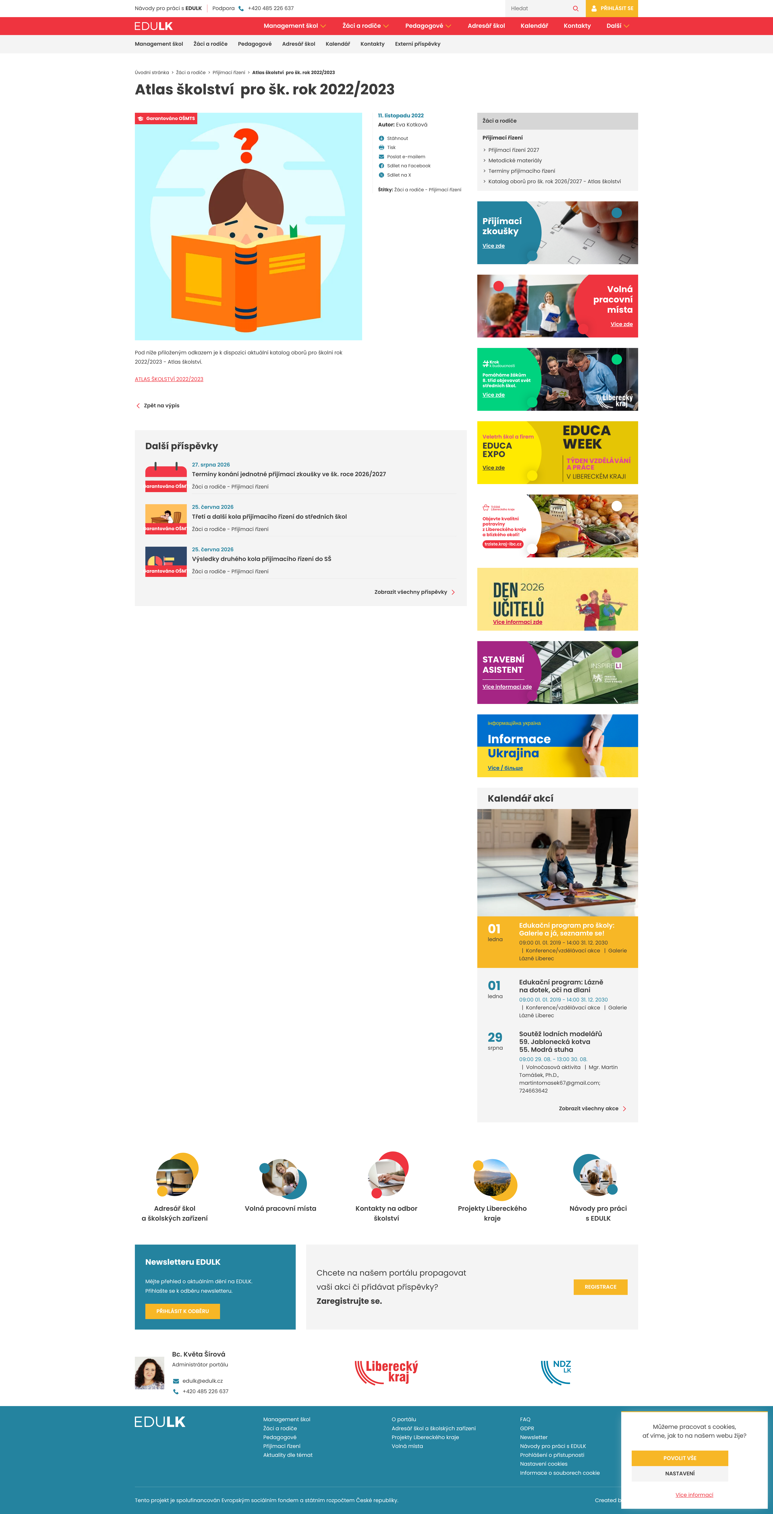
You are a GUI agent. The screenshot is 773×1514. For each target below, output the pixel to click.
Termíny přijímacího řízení (522, 171)
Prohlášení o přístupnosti (552, 1455)
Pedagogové (424, 26)
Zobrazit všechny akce (589, 1108)
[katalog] (248, 226)
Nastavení (680, 1473)
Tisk (391, 147)
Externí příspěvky (417, 44)
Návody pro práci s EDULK (553, 1446)
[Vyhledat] (576, 8)
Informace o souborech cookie (560, 1473)
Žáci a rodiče (362, 26)
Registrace (601, 1287)
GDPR (527, 1428)
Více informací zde (517, 622)
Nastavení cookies (544, 1464)
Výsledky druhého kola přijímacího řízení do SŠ (261, 559)
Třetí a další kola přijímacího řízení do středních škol (269, 517)
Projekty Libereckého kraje (425, 1437)
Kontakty (577, 26)
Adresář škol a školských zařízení (434, 1428)
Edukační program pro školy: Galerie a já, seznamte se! (566, 929)
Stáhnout (397, 138)
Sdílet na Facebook (409, 165)
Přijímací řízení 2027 (514, 150)
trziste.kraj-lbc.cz (503, 544)
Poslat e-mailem (406, 156)
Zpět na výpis (162, 406)
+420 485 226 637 (271, 8)
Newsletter (534, 1437)
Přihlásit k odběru (182, 1311)
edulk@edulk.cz (203, 1381)
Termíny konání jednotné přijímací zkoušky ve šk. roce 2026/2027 (289, 474)
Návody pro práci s (168, 8)
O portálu (404, 1419)
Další (614, 26)
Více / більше (505, 768)
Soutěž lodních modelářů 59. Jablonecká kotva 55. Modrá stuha (560, 1042)
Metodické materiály (515, 160)
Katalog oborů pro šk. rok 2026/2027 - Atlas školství (555, 181)
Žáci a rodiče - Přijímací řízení (427, 189)
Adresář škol (486, 26)
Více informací (694, 1495)
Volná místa (407, 1446)
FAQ (525, 1419)
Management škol (291, 26)
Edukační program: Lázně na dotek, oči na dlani (561, 986)
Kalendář (534, 26)
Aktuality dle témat (288, 1455)
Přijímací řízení (282, 1446)
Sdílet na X (399, 175)
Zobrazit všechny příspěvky (411, 592)
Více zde (494, 246)
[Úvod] (154, 26)
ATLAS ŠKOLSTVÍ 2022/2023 (169, 379)
